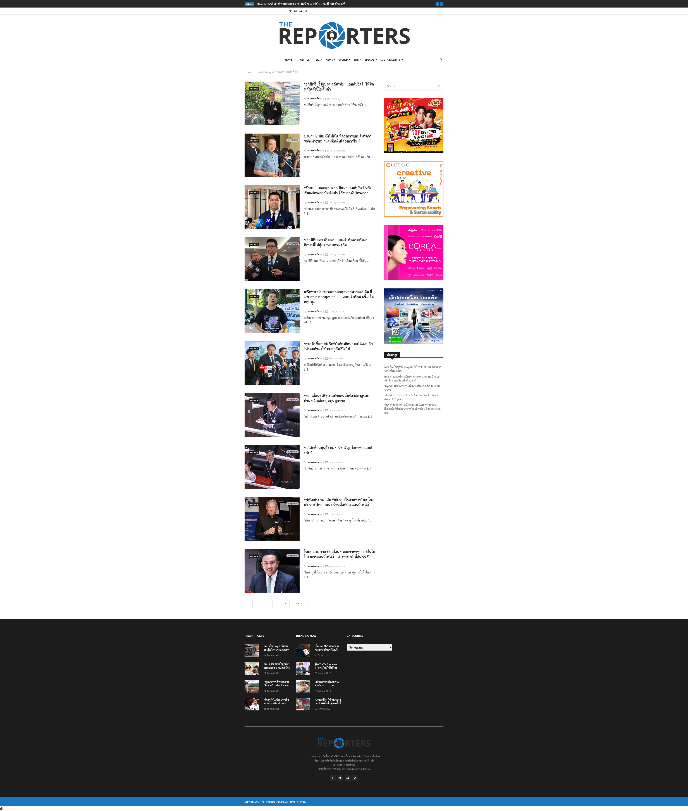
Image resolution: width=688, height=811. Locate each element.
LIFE (356, 59)
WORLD (343, 59)
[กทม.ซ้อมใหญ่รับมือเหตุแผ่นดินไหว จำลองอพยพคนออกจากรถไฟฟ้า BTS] (253, 651)
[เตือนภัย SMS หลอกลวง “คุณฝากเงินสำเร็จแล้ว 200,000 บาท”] (304, 651)
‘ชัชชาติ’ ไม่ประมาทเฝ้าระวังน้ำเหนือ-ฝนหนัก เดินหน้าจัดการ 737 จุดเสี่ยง (411, 397)
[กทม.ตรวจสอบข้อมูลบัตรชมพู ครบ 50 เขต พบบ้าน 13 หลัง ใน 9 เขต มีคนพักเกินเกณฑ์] (253, 669)
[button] (437, 4)
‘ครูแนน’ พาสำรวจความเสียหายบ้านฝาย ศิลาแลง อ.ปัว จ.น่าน (288, 3)
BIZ (318, 59)
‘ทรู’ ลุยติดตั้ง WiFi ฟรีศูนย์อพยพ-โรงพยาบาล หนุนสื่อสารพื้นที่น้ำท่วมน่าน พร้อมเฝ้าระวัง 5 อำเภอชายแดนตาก (412, 408)
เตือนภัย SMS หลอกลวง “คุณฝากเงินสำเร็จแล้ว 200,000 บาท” (327, 649)
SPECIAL (369, 59)
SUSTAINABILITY (390, 59)
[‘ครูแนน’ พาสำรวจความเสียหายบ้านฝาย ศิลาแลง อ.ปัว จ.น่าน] (253, 687)
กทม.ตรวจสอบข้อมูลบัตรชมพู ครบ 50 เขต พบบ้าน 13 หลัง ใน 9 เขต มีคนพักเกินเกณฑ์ (411, 378)
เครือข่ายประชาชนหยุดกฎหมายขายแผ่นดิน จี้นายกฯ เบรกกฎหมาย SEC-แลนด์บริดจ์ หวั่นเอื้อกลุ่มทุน (339, 297)
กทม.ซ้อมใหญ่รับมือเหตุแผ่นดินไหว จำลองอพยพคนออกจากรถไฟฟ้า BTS (412, 369)
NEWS (329, 59)
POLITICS (304, 59)
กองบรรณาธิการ (314, 98)
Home (289, 59)
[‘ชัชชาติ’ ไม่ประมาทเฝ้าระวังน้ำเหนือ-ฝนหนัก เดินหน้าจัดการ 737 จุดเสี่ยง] (253, 705)
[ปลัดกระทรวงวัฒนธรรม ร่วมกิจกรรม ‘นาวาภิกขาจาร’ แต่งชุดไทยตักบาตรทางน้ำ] (304, 687)
